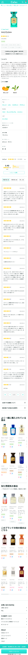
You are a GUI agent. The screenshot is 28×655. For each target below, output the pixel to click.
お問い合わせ (4, 608)
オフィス (4, 142)
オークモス (5, 119)
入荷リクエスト (14, 651)
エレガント (5, 127)
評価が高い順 (6, 179)
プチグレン (22, 105)
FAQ (2, 610)
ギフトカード (4, 624)
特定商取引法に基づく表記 (14, 646)
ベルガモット (15, 105)
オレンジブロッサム (11, 112)
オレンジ (4, 105)
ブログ (3, 641)
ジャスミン (19, 112)
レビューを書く (14, 172)
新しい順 (22, 179)
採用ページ (4, 638)
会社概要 (4, 646)
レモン (9, 105)
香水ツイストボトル (6, 619)
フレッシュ (5, 135)
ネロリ (4, 112)
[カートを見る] (25, 2)
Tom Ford (5, 29)
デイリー (10, 142)
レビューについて (6, 635)
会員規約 (24, 646)
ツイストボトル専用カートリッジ (10, 622)
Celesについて (5, 633)
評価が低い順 (14, 179)
